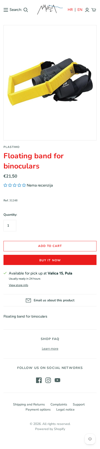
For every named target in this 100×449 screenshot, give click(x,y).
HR (70, 9)
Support (79, 404)
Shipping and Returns (29, 404)
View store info (18, 285)
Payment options (38, 409)
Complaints (58, 404)
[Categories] (5, 9)
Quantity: (10, 214)
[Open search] (25, 10)
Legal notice (65, 409)
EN (79, 9)
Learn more (50, 349)
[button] (14, 185)
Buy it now (49, 260)
